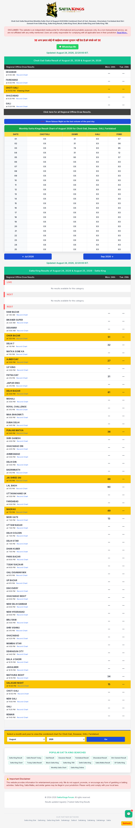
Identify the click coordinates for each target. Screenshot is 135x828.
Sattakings (101, 820)
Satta (109, 820)
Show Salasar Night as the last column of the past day (67, 121)
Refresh (127, 823)
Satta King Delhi (53, 820)
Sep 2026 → (107, 256)
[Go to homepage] (67, 10)
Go (105, 739)
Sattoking (41, 820)
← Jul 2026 (28, 256)
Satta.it (74, 820)
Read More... (122, 33)
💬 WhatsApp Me (67, 47)
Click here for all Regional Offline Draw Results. (67, 112)
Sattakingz (65, 820)
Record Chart (22, 75)
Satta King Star (30, 820)
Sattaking (82, 820)
